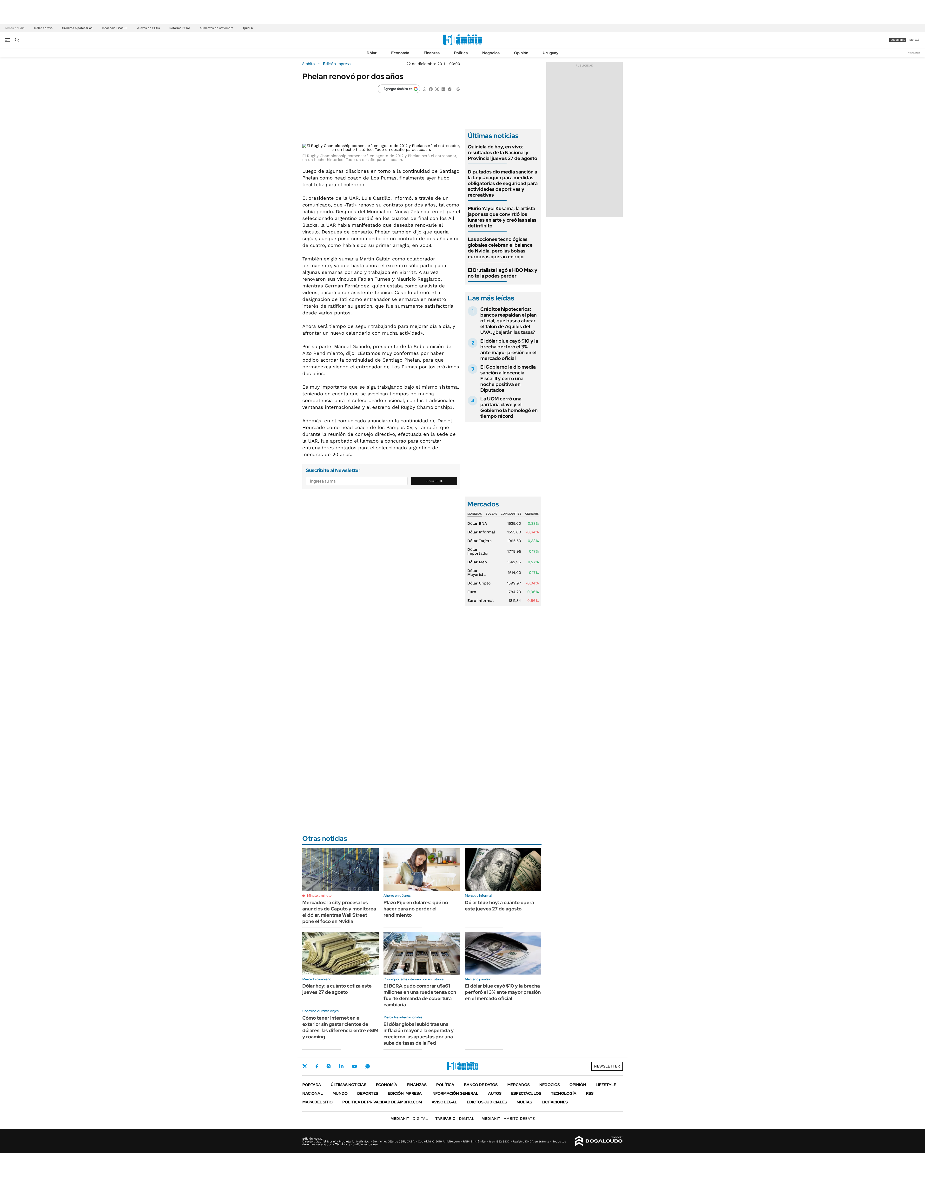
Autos (495, 1093)
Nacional (312, 1093)
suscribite (898, 40)
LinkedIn (341, 1066)
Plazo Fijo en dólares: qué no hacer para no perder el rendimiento (415, 908)
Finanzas (432, 52)
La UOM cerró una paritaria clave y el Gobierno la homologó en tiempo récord (509, 407)
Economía (400, 52)
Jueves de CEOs (148, 28)
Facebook (317, 1066)
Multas (524, 1102)
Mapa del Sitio (317, 1102)
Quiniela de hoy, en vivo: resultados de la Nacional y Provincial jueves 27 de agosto (502, 152)
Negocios (491, 52)
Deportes (367, 1093)
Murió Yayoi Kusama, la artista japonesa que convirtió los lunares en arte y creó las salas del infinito (502, 217)
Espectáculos (526, 1093)
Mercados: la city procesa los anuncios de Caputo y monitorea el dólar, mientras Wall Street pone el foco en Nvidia (339, 911)
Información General (454, 1093)
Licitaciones (555, 1102)
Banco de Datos (481, 1084)
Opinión (521, 52)
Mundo (340, 1093)
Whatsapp (367, 1066)
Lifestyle (606, 1084)
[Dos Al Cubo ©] (599, 1141)
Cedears (532, 513)
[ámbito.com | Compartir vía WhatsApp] (424, 88)
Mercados (518, 1084)
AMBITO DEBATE (508, 1118)
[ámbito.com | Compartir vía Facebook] (431, 88)
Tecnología (563, 1093)
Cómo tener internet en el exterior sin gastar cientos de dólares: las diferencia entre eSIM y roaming (340, 1027)
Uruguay (550, 52)
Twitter (304, 1066)
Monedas (474, 513)
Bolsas (491, 513)
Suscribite (434, 481)
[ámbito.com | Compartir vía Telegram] (449, 88)
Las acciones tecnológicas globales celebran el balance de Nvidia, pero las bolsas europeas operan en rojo (500, 248)
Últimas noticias (348, 1084)
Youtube (354, 1066)
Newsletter (914, 52)
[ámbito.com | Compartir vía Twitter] (437, 88)
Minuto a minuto (319, 895)
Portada (311, 1084)
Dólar (372, 52)
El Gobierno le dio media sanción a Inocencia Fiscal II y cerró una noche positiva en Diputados (508, 378)
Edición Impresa (405, 1093)
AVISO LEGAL (444, 1102)
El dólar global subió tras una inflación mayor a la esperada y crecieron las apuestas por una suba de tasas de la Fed (418, 1033)
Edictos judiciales (487, 1102)
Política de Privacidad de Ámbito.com (382, 1102)
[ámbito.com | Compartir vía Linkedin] (443, 88)
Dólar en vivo (43, 28)
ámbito (308, 64)
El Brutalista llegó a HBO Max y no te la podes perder (502, 273)
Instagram (328, 1066)
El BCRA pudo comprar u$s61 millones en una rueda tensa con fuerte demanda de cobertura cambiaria (419, 995)
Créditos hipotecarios (77, 28)
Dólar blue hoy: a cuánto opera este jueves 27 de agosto (499, 905)
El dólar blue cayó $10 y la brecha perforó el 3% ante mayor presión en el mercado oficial (509, 349)
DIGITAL (409, 1118)
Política (461, 52)
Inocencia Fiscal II (114, 28)
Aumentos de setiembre (216, 28)
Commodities (511, 513)
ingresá (914, 40)
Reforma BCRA (179, 28)
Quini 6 (248, 28)
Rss (590, 1093)
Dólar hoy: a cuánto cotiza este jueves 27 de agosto (337, 989)
